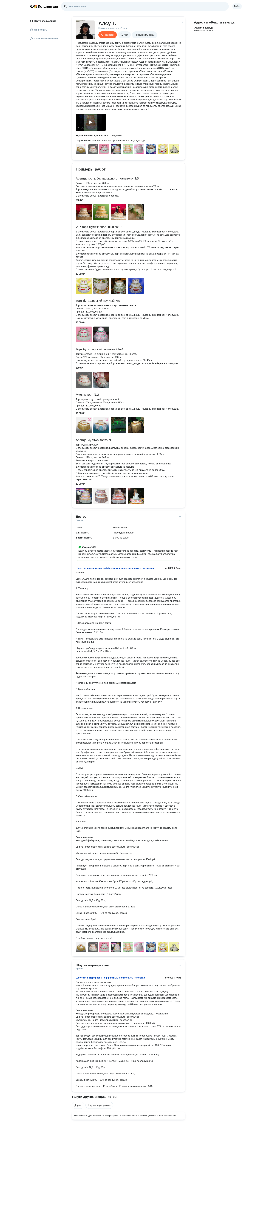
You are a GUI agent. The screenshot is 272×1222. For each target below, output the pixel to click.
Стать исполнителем (46, 38)
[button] (107, 34)
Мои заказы (41, 29)
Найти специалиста (45, 21)
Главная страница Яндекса (32, 6)
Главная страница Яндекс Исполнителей (44, 6)
